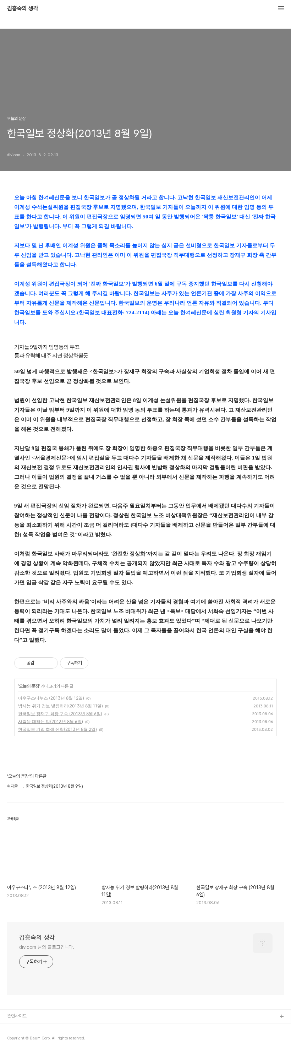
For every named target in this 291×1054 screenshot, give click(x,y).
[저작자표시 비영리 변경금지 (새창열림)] (98, 663)
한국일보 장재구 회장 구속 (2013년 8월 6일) (60, 713)
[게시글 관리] (49, 663)
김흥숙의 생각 (22, 8)
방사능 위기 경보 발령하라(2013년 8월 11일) (60, 705)
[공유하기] (41, 663)
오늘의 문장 (29, 686)
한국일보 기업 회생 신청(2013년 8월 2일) (57, 729)
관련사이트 (17, 1015)
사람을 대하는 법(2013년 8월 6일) (50, 721)
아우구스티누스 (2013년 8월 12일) (51, 698)
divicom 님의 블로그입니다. (46, 947)
